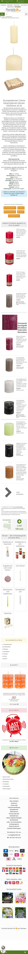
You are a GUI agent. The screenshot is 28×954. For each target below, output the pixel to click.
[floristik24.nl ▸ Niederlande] (24, 871)
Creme (21, 208)
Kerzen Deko (6, 777)
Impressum (14, 803)
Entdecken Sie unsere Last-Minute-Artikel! (14, 740)
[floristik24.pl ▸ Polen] (7, 873)
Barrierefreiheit (14, 820)
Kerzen (3, 16)
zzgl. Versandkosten (18, 506)
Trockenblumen (7, 644)
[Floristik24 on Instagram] (10, 883)
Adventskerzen (10, 212)
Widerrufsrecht (14, 811)
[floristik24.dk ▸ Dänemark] (14, 868)
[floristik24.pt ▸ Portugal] (20, 868)
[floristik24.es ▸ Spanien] (17, 868)
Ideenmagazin (7, 788)
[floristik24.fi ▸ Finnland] (24, 868)
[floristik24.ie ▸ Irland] (10, 871)
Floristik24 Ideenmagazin (14, 828)
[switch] (3, 952)
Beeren (5, 658)
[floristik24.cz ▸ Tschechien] (17, 873)
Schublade (6, 651)
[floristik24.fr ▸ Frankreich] (3, 871)
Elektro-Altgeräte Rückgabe (14, 818)
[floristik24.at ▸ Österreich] (3, 868)
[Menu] (2, 14)
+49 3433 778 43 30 (15, 837)
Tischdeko (6, 784)
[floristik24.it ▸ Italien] (14, 871)
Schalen (5, 654)
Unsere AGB (14, 805)
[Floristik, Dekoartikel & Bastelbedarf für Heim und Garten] (14, 10)
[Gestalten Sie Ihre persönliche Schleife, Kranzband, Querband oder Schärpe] (7, 897)
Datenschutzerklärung (14, 807)
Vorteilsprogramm (14, 824)
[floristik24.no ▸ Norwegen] (20, 871)
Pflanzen (5, 649)
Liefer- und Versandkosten (14, 822)
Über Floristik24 (14, 801)
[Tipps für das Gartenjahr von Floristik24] (20, 897)
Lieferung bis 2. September (20, 1)
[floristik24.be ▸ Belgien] (7, 868)
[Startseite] (0, 16)
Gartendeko (6, 786)
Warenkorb (10, 7)
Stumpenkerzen (9, 16)
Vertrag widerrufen (14, 813)
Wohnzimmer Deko (8, 779)
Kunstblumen (7, 646)
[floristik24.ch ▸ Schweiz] (10, 868)
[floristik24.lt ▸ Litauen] (17, 871)
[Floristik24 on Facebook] (6, 883)
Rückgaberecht (14, 809)
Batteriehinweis (14, 816)
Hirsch (5, 656)
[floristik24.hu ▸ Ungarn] (20, 873)
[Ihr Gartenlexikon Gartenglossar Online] (20, 912)
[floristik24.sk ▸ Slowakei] (14, 873)
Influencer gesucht (14, 826)
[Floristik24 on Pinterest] (14, 883)
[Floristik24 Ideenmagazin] (21, 883)
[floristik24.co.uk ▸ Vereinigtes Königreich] (7, 871)
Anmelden (18, 7)
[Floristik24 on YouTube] (18, 883)
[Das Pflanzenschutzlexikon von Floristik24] (7, 912)
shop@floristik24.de (14, 835)
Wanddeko (6, 781)
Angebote (14, 665)
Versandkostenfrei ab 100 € (8, 1)
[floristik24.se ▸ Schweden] (10, 873)
